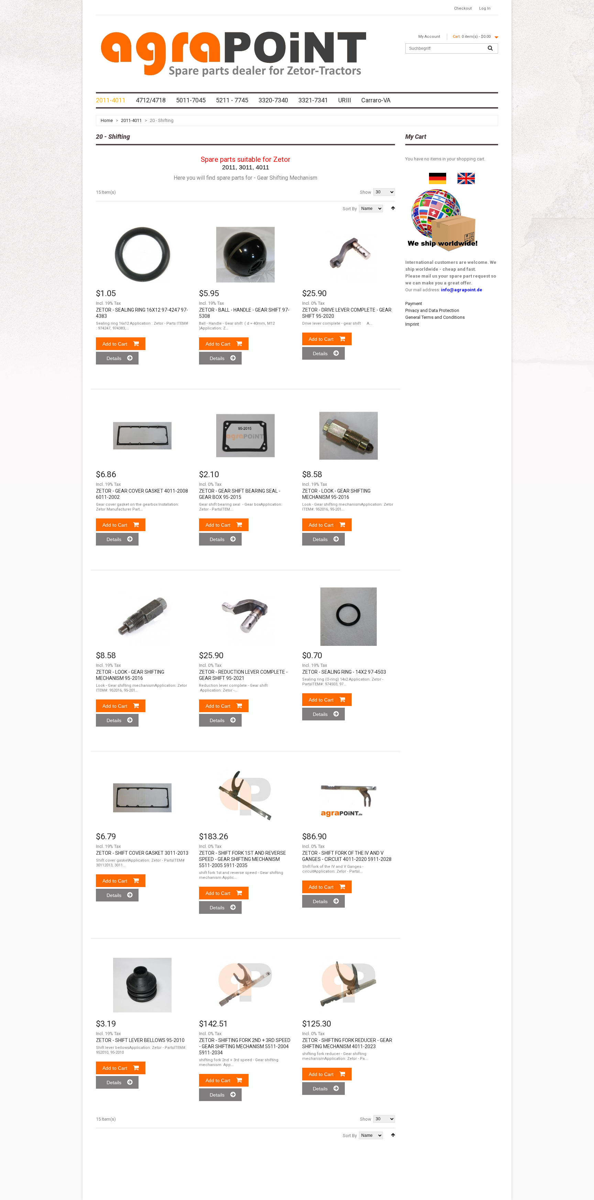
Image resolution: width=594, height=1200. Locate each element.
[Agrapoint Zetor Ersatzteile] (437, 176)
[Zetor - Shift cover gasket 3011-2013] (142, 798)
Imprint (412, 324)
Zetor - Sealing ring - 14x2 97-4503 (344, 672)
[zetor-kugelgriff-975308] (245, 254)
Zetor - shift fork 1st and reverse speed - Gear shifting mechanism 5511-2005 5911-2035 (242, 859)
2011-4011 (131, 120)
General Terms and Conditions (435, 317)
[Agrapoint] (233, 53)
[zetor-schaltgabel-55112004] (245, 985)
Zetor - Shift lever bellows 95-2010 (140, 1040)
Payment (413, 303)
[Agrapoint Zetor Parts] (466, 176)
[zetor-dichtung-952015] (245, 435)
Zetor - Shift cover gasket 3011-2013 (142, 853)
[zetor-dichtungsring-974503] (348, 616)
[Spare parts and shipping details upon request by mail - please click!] (442, 187)
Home (107, 120)
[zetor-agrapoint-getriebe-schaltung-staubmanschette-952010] (142, 985)
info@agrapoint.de (461, 289)
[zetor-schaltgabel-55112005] (245, 798)
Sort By (350, 208)
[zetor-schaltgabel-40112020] (348, 798)
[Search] (490, 48)
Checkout (463, 8)
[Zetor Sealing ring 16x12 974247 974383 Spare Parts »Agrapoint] (142, 254)
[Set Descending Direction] (393, 208)
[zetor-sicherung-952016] (348, 435)
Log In (485, 8)
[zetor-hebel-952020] (348, 254)
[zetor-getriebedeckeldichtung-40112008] (142, 435)
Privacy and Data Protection (432, 310)
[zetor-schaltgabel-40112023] (348, 985)
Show (365, 192)
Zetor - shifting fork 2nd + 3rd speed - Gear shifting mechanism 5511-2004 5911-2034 (244, 1046)
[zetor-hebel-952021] (245, 616)
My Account (429, 36)
